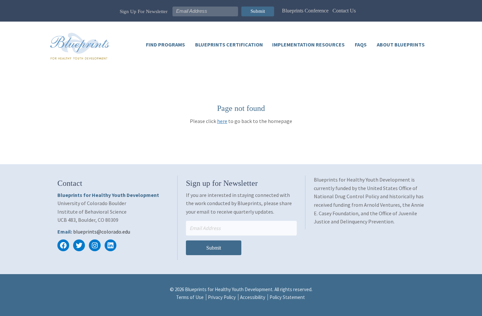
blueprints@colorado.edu (101, 231)
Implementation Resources (308, 44)
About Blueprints (400, 44)
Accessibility (252, 297)
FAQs (360, 44)
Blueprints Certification (228, 44)
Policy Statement (287, 297)
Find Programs (165, 44)
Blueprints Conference (305, 10)
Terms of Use (190, 297)
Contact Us (344, 10)
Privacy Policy (222, 297)
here (222, 121)
